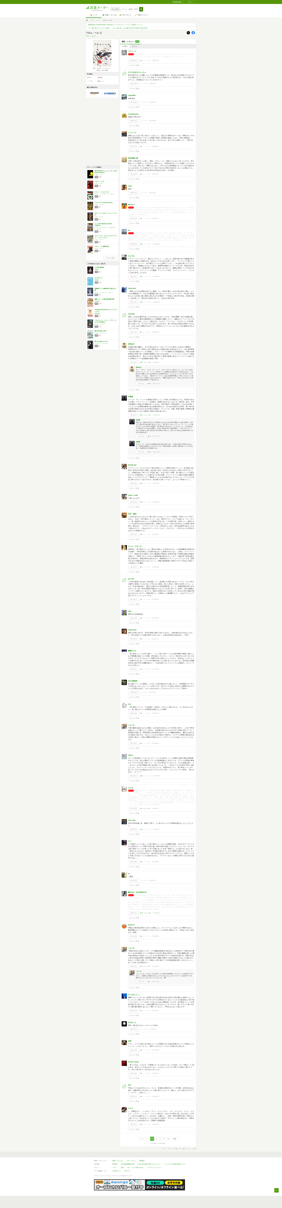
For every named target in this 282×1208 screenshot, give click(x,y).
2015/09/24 (155, 861)
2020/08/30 (156, 244)
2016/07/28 (156, 776)
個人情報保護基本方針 (127, 1164)
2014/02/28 (155, 1096)
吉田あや (131, 344)
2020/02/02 (156, 415)
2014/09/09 (152, 1029)
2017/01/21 (152, 692)
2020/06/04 (156, 302)
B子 (129, 1085)
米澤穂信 (97, 301)
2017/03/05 (155, 669)
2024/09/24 (152, 102)
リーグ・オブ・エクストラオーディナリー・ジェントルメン (106, 236)
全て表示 (124, 46)
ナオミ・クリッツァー (101, 333)
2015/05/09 (155, 936)
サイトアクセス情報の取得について (174, 1164)
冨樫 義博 (97, 313)
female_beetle (133, 1062)
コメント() (146, 60)
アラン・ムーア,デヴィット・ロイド (104, 194)
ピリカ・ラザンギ (134, 546)
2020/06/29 (156, 276)
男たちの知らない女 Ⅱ (101, 341)
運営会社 (115, 1164)
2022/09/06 (152, 120)
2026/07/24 (155, 60)
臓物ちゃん (132, 651)
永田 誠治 (132, 514)
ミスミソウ (132, 132)
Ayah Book (132, 630)
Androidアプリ (116, 1171)
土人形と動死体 (99, 267)
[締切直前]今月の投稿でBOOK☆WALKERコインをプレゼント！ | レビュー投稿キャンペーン (115, 24)
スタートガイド (131, 1160)
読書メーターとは (117, 1160)
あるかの (131, 925)
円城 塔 (97, 269)
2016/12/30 (155, 713)
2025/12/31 (152, 83)
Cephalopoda (133, 114)
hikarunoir (132, 288)
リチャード (132, 51)
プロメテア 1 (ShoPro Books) (104, 202)
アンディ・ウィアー (100, 324)
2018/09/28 (155, 567)
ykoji (130, 186)
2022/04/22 (155, 174)
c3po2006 (131, 95)
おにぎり (131, 579)
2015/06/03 (156, 913)
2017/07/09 (155, 618)
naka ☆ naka (133, 495)
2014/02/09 (155, 1124)
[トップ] (87, 20)
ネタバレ (134, 46)
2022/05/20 (155, 146)
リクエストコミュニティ (154, 1167)
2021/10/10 (155, 218)
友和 (129, 1041)
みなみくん (132, 1022)
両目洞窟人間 (133, 158)
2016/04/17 (155, 808)
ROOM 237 (132, 465)
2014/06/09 (155, 1050)
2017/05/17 (155, 639)
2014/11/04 (155, 1010)
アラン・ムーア (95, 20)
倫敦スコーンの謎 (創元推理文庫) (104, 299)
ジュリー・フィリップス (101, 343)
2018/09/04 (155, 599)
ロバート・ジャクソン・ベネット (104, 292)
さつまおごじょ (134, 994)
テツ (129, 841)
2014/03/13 (155, 1073)
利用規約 (142, 1160)
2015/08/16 (152, 880)
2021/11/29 (152, 192)
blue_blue (132, 820)
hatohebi (131, 314)
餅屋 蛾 (97, 280)
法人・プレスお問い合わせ (135, 1167)
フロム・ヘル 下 (99, 181)
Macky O (131, 204)
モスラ (130, 1108)
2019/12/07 (156, 502)
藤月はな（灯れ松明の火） (138, 892)
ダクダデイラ (99, 278)
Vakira (130, 755)
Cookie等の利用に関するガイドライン (149, 1164)
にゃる (130, 788)
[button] (141, 9)
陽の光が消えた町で (101, 331)
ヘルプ (114, 1167)
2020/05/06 (155, 332)
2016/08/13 (155, 743)
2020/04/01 (156, 362)
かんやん (131, 256)
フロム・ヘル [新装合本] (102, 246)
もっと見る (111, 258)
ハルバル (131, 725)
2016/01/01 (156, 829)
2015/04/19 (155, 966)
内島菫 (130, 396)
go (129, 230)
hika (129, 611)
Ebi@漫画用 (132, 681)
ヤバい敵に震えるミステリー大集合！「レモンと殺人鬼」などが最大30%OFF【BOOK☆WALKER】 (118, 28)
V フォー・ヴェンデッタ (102, 192)
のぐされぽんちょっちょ (137, 72)
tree (129, 704)
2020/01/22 (156, 483)
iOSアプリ (128, 1171)
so (129, 873)
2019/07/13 (155, 534)
